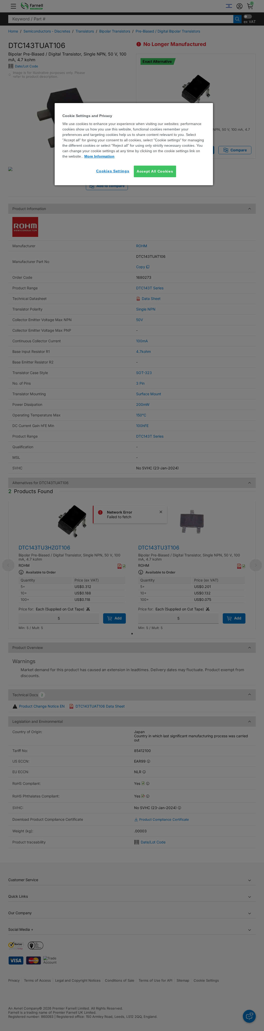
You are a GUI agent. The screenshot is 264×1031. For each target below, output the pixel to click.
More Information (99, 156)
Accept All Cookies (155, 171)
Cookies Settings (112, 171)
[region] (134, 144)
